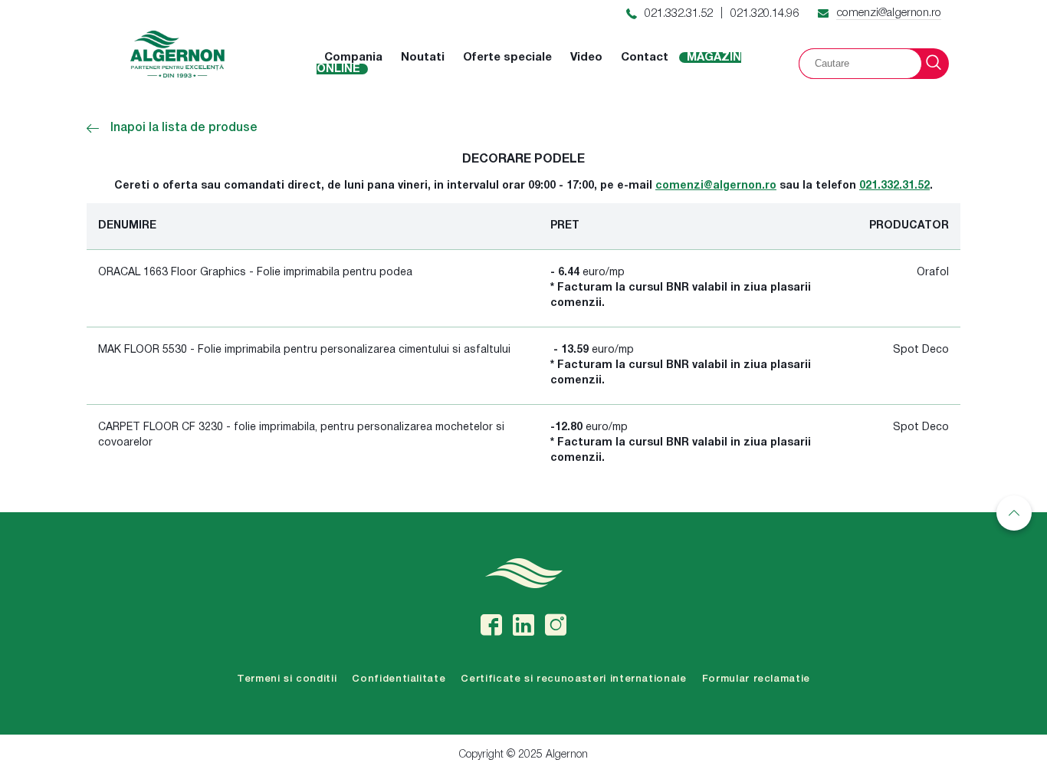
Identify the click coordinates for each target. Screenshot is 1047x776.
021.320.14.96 (764, 13)
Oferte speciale (507, 57)
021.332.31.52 (679, 13)
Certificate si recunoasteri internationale (573, 679)
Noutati (423, 57)
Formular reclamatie (756, 679)
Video (586, 57)
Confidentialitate (398, 679)
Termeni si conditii (286, 679)
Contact (644, 57)
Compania (353, 57)
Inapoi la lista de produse (184, 128)
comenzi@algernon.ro (888, 13)
